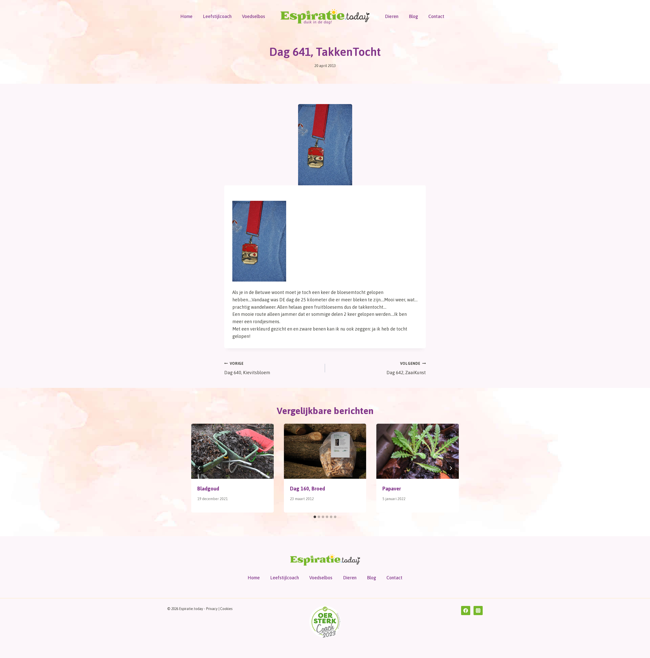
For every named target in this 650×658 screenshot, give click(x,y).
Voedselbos (253, 16)
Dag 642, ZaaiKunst (406, 368)
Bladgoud (208, 488)
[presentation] (232, 451)
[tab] (315, 517)
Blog (413, 16)
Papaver (391, 488)
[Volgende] (451, 468)
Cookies (226, 609)
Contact (436, 16)
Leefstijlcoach (217, 16)
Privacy (212, 609)
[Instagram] (478, 610)
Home (186, 16)
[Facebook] (465, 610)
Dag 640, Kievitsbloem (247, 368)
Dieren (391, 16)
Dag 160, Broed (307, 488)
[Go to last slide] (199, 468)
